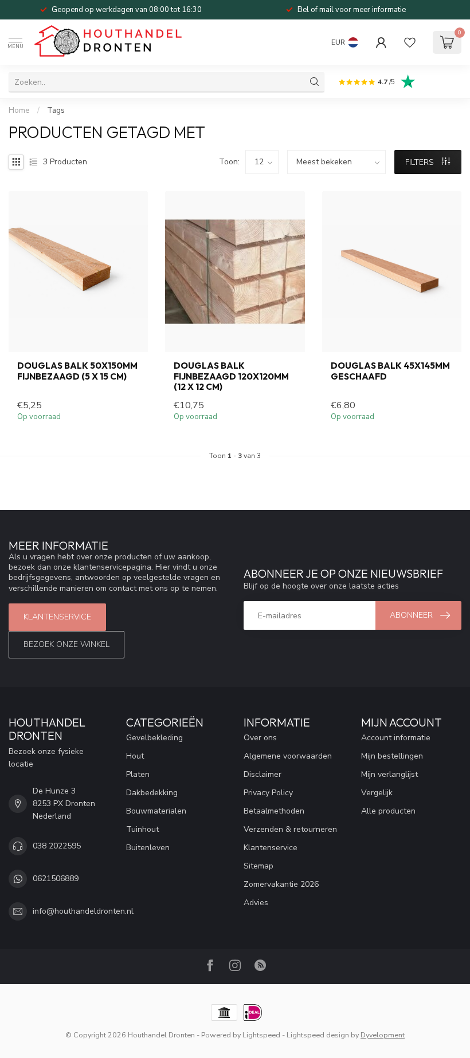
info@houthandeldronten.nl (83, 911)
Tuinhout (142, 829)
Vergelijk (377, 792)
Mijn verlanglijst (389, 774)
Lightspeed (261, 1035)
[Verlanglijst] (410, 42)
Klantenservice (57, 616)
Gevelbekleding (154, 737)
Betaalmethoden (274, 811)
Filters (420, 162)
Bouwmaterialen (156, 811)
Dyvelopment (383, 1035)
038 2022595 (57, 845)
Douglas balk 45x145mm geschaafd (390, 371)
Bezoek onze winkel (66, 644)
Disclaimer (262, 774)
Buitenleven (148, 847)
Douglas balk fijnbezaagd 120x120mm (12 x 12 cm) (231, 376)
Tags (56, 110)
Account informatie (395, 737)
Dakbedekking (152, 792)
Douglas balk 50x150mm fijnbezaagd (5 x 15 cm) (77, 371)
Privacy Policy (268, 792)
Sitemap (258, 865)
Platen (138, 774)
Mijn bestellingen (392, 756)
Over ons (260, 737)
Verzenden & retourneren (290, 829)
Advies (256, 902)
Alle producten (388, 811)
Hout (135, 756)
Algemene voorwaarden (288, 756)
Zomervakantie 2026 (281, 884)
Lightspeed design (318, 1035)
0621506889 (56, 878)
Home (19, 110)
